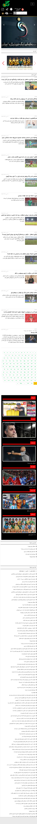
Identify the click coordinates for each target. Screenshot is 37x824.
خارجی (27, 571)
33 (31, 361)
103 (31, 381)
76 (21, 372)
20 (9, 355)
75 (24, 372)
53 (31, 367)
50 (7, 364)
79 (10, 372)
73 (32, 372)
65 (25, 369)
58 (13, 367)
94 (28, 378)
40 (6, 361)
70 (7, 369)
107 (16, 381)
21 (6, 355)
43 (32, 364)
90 (6, 375)
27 (18, 358)
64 (28, 369)
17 (19, 355)
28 (14, 358)
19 (12, 355)
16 (22, 355)
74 (28, 372)
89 (10, 375)
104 (27, 381)
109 (8, 381)
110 (5, 381)
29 (11, 358)
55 (24, 367)
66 (21, 369)
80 (7, 372)
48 (14, 364)
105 (24, 381)
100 (7, 378)
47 (17, 364)
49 (10, 364)
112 (32, 383)
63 (32, 369)
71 (4, 369)
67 (18, 369)
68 (14, 369)
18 (15, 355)
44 (28, 364)
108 (12, 381)
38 (13, 361)
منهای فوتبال (21, 571)
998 (21, 383)
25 (25, 358)
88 (13, 375)
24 (28, 358)
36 (20, 361)
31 (4, 358)
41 (3, 361)
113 (28, 383)
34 (28, 361)
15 (25, 355)
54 (28, 367)
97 (18, 378)
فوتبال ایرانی (32, 571)
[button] (3, 63)
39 (10, 361)
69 (11, 369)
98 (14, 378)
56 (20, 367)
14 (28, 355)
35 (24, 361)
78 (14, 372)
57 (17, 367)
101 (4, 378)
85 (24, 375)
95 (25, 378)
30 (7, 358)
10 (7, 353)
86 (20, 375)
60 (6, 367)
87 (17, 375)
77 (17, 372)
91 (3, 375)
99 (11, 378)
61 (3, 367)
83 (31, 375)
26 (21, 358)
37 (17, 361)
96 (21, 378)
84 (28, 375)
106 (20, 381)
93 (32, 378)
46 (21, 364)
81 (3, 372)
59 (10, 367)
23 (32, 358)
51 (3, 364)
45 (24, 364)
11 (4, 353)
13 (32, 355)
